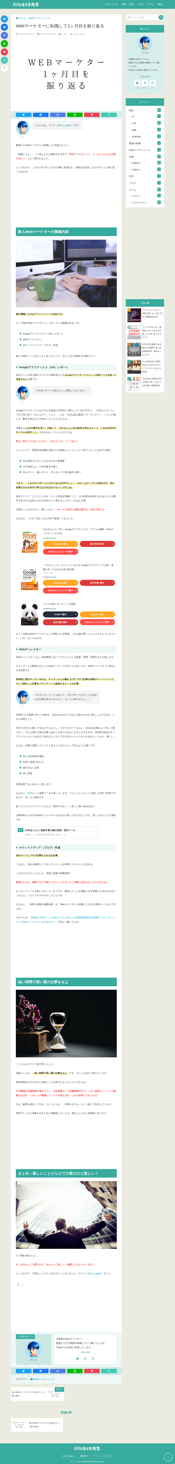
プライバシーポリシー (102, 1456)
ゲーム (151, 4)
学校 (123, 4)
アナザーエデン (139, 202)
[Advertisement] (66, 198)
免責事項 (84, 1456)
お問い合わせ (68, 1456)
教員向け (136, 163)
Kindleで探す (60, 614)
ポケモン (136, 196)
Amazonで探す (60, 544)
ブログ (140, 4)
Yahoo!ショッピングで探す (60, 551)
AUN (29, 793)
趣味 (134, 130)
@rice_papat (64, 125)
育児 (131, 4)
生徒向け (136, 169)
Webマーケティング (39, 18)
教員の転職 (135, 143)
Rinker (53, 538)
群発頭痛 (136, 137)
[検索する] (161, 17)
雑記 (160, 4)
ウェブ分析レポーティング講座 (59, 604)
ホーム (22, 18)
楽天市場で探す (97, 544)
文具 (134, 123)
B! (4, 35)
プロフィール (111, 4)
